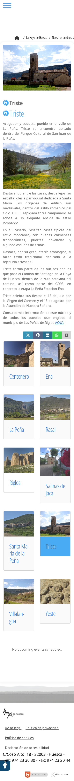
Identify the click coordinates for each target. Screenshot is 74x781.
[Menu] (7, 6)
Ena (49, 376)
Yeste (51, 613)
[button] (27, 335)
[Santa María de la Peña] (23, 523)
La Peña (16, 429)
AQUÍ (59, 322)
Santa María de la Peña (19, 553)
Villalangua (16, 617)
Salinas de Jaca (55, 489)
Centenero (19, 376)
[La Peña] (23, 406)
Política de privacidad (42, 728)
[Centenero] (23, 353)
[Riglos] (23, 460)
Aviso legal (13, 728)
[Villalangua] (23, 591)
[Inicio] (17, 38)
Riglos (14, 482)
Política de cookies (19, 738)
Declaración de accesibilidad (27, 747)
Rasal (51, 429)
